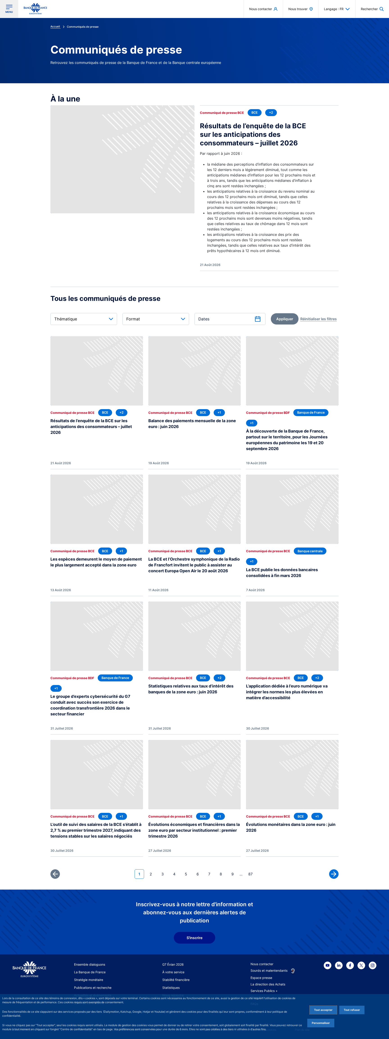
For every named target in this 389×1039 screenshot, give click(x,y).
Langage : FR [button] (334, 9)
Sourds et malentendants (269, 970)
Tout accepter (323, 1010)
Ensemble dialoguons (89, 964)
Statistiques (171, 987)
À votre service (173, 972)
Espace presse (261, 978)
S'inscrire (194, 937)
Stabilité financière (176, 980)
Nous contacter (262, 964)
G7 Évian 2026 (173, 964)
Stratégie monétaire (88, 980)
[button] (372, 9)
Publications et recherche (92, 987)
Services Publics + (264, 991)
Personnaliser (321, 1023)
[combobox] (83, 319)
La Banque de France (90, 972)
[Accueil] (29, 970)
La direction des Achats (268, 984)
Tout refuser (352, 1010)
